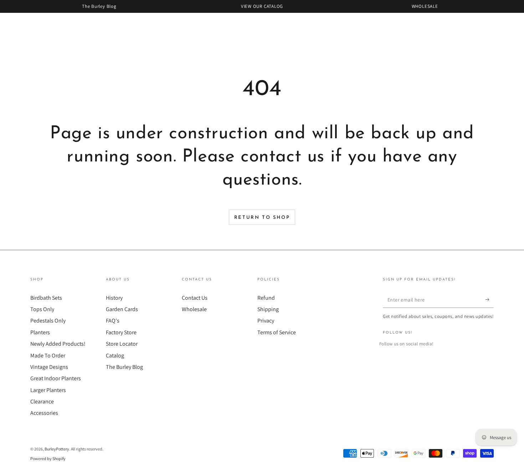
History (114, 298)
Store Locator (122, 343)
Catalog (115, 355)
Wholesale (194, 309)
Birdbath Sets (46, 298)
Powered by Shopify (48, 458)
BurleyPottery (57, 449)
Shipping (268, 309)
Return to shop (262, 217)
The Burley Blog (124, 367)
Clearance (42, 401)
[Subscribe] (490, 300)
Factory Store (121, 332)
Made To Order (47, 355)
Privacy (265, 320)
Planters (40, 332)
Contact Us (194, 298)
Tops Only (42, 309)
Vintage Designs (49, 367)
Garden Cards (122, 309)
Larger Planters (48, 390)
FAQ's (112, 320)
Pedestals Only (48, 320)
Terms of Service (276, 332)
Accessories (44, 413)
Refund (266, 298)
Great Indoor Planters (55, 378)
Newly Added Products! (58, 343)
